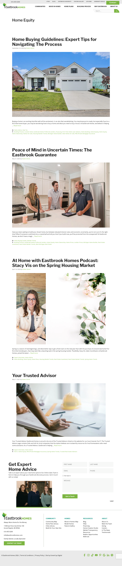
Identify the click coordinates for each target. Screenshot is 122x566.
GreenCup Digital (56, 555)
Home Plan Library (52, 524)
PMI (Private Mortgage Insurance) (85, 133)
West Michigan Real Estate (44, 244)
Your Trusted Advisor (34, 375)
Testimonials (106, 532)
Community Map (51, 522)
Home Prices (70, 242)
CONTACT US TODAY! (14, 543)
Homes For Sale (27, 133)
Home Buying (95, 132)
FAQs (85, 524)
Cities (48, 1)
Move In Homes (55, 6)
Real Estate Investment (61, 359)
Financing (59, 132)
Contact (112, 2)
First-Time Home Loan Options (71, 132)
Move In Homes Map (71, 522)
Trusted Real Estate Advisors (68, 451)
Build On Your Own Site (53, 528)
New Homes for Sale (68, 133)
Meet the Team (107, 524)
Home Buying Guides (20, 240)
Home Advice (18, 130)
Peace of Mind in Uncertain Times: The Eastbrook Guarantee (52, 152)
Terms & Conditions (26, 555)
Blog (53, 1)
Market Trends (31, 240)
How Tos (25, 130)
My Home (89, 1)
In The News (106, 530)
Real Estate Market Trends (27, 244)
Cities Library (50, 526)
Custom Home (29, 132)
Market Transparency (90, 530)
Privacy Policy (39, 555)
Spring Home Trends (91, 359)
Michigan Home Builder (55, 133)
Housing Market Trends (40, 133)
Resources (86, 532)
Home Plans (69, 6)
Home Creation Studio (90, 528)
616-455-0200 (15, 2)
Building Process (84, 6)
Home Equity (103, 132)
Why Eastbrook (100, 6)
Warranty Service (99, 1)
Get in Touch (70, 496)
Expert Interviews (19, 357)
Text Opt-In (67, 476)
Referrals (86, 537)
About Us (114, 6)
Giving (104, 526)
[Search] (116, 11)
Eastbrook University (64, 1)
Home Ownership (17, 133)
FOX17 (16, 451)
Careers (104, 528)
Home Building (85, 132)
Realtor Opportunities (90, 534)
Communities (40, 6)
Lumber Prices (78, 242)
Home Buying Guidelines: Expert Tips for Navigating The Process (54, 42)
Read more (17, 126)
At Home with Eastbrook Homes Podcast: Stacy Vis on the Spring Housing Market (55, 263)
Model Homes (69, 524)
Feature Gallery (79, 1)
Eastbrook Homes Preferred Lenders (44, 132)
